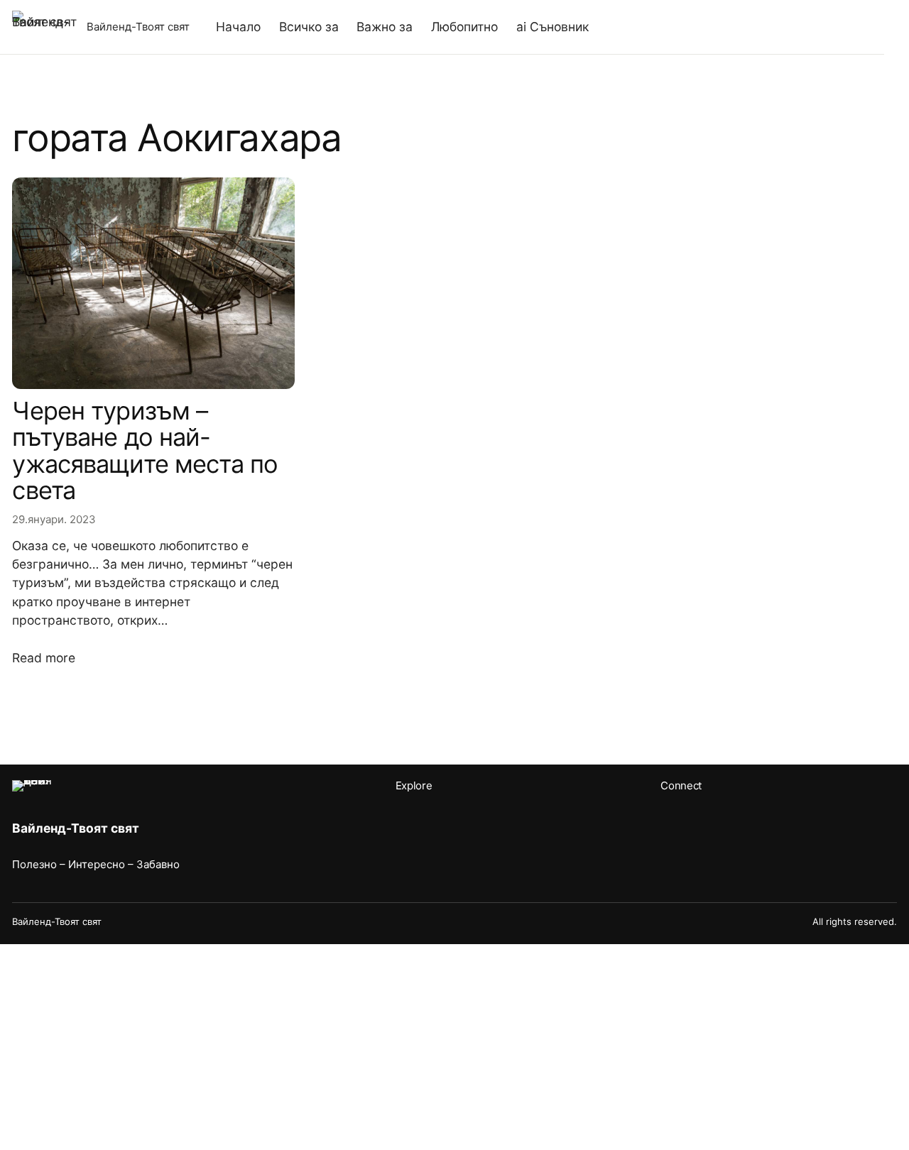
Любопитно (464, 26)
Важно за (384, 26)
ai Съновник (552, 26)
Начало (238, 26)
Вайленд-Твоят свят (138, 26)
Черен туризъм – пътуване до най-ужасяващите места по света (145, 450)
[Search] (849, 27)
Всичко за (309, 26)
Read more (43, 657)
